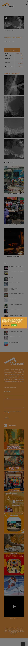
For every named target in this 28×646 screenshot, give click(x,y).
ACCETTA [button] (14, 325)
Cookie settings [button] (6, 325)
